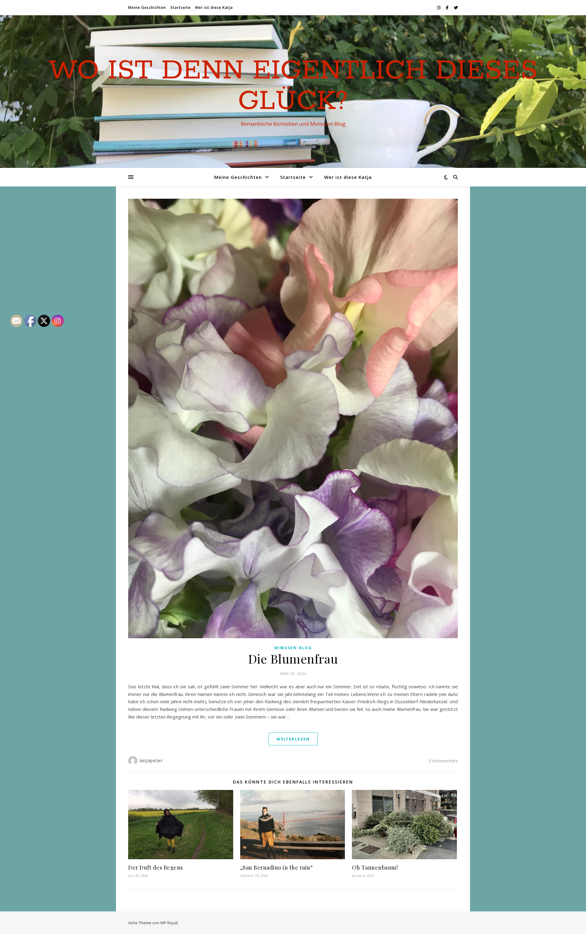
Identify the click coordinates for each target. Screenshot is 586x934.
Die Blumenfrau (293, 658)
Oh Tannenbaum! (375, 867)
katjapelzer (151, 760)
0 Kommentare (443, 761)
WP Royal (169, 922)
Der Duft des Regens (155, 867)
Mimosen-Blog (293, 647)
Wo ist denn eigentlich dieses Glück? (293, 86)
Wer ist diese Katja (214, 7)
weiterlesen (293, 739)
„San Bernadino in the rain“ (276, 867)
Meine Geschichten (147, 7)
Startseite (180, 7)
